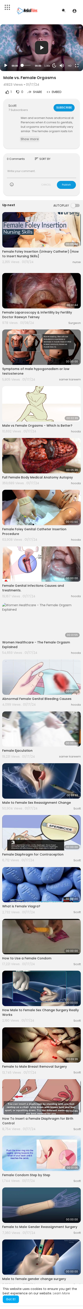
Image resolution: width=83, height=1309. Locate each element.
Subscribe (64, 107)
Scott (12, 105)
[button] (74, 10)
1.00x (47, 65)
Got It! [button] (10, 1299)
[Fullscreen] (77, 65)
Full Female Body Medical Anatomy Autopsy (37, 477)
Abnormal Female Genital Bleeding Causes (36, 699)
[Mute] (62, 65)
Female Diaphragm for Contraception (33, 854)
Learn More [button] (61, 1293)
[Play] (6, 65)
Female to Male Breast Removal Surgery (34, 1066)
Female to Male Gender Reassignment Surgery (39, 1227)
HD (69, 65)
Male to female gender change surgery (34, 1279)
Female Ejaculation (17, 750)
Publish (66, 184)
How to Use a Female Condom (26, 958)
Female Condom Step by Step (26, 1175)
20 (54, 65)
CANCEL (46, 184)
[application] (41, 47)
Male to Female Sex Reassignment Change (36, 802)
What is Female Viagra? (21, 906)
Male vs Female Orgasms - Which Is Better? (37, 425)
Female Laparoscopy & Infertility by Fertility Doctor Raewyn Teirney (37, 314)
